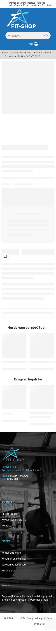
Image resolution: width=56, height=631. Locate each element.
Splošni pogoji (10, 513)
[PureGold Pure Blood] (42, 397)
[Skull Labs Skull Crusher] (14, 345)
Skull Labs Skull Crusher (15, 361)
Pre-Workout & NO (14, 56)
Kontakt (6, 525)
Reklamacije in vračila (14, 519)
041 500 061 (13, 478)
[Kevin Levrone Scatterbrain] (42, 345)
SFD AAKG (7, 413)
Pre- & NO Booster (43, 52)
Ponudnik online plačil (14, 558)
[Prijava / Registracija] (31, 44)
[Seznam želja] (23, 336)
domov (5, 52)
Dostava (31, 2)
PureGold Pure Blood (40, 416)
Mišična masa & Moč (21, 52)
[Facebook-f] (3, 488)
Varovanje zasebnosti (14, 564)
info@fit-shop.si (18, 475)
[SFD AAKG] (14, 397)
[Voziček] (36, 44)
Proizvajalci (8, 570)
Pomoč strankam (17, 2)
